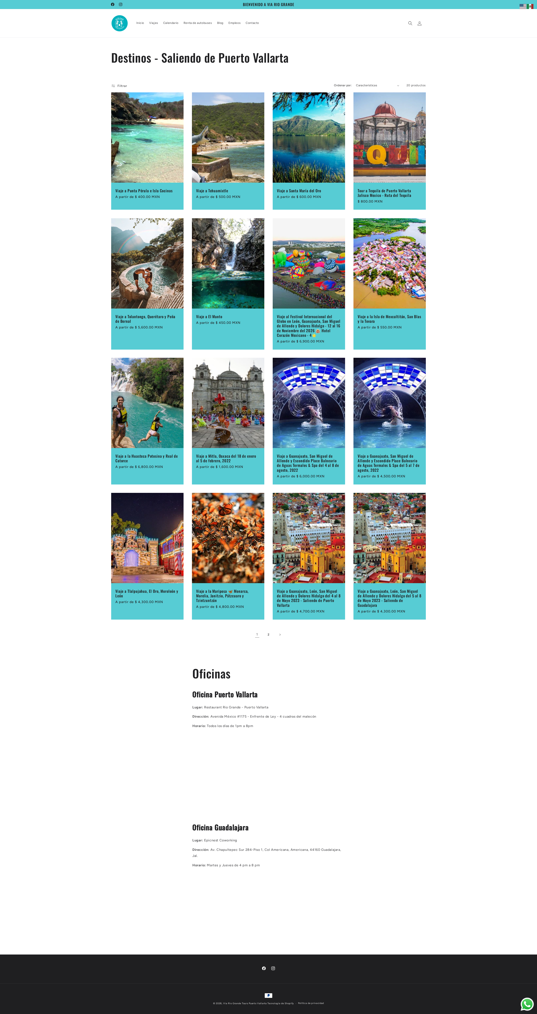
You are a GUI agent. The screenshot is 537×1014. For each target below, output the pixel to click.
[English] (523, 6)
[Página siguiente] (279, 634)
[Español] (530, 6)
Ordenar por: (343, 85)
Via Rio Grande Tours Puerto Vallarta (245, 1003)
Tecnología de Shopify (280, 1003)
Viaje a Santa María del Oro (299, 190)
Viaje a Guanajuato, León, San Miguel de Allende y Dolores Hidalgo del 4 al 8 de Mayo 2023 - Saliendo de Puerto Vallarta (309, 598)
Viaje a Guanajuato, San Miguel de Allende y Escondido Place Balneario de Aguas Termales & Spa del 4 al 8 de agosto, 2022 (308, 463)
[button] (410, 23)
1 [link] (257, 634)
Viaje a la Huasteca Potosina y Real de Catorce (146, 458)
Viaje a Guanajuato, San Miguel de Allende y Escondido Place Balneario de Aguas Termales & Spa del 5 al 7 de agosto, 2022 (389, 463)
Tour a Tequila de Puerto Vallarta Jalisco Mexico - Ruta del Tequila (384, 193)
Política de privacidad (311, 1003)
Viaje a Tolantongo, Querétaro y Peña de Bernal (145, 318)
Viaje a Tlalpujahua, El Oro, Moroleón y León (146, 593)
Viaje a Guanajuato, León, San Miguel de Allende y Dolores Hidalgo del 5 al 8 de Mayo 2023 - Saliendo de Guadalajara (389, 598)
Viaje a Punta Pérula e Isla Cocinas (143, 190)
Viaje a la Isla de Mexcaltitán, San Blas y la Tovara (389, 318)
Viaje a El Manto (209, 316)
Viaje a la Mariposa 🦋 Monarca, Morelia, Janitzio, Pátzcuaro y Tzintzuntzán (222, 596)
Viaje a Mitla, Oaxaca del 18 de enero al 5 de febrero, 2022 (226, 458)
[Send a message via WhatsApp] (527, 1004)
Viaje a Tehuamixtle (212, 190)
